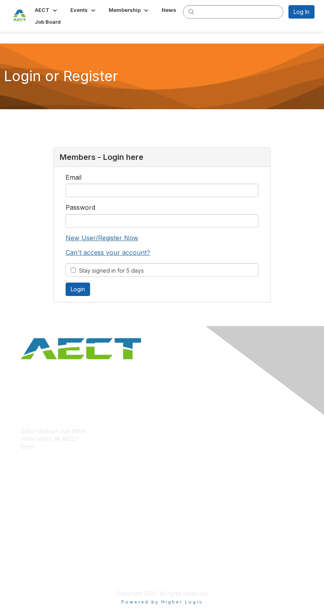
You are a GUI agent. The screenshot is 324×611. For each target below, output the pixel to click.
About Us (33, 566)
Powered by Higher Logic (162, 602)
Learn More (36, 513)
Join (26, 498)
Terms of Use (38, 574)
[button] (46, 10)
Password (80, 207)
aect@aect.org (56, 446)
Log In (301, 11)
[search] (191, 11)
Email (73, 177)
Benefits (31, 506)
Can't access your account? (108, 252)
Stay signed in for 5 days (110, 270)
